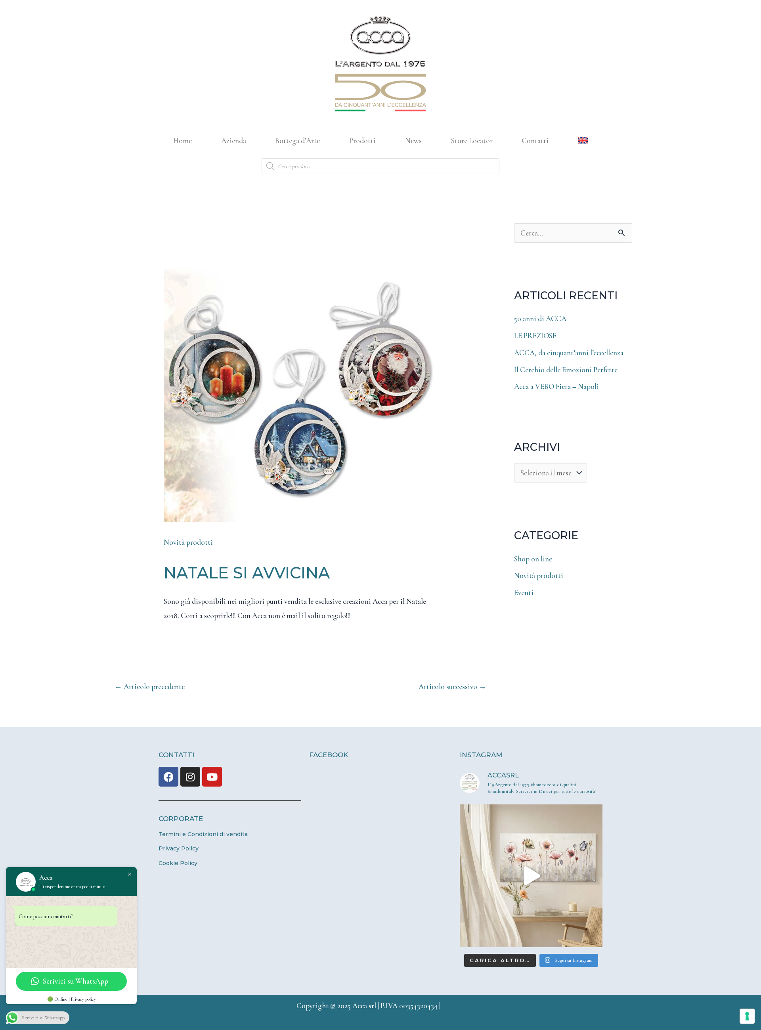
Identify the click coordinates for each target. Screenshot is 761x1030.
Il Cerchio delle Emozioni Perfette (566, 369)
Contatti (535, 140)
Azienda (233, 140)
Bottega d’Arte (297, 140)
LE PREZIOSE (535, 335)
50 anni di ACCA (540, 318)
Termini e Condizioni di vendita (203, 834)
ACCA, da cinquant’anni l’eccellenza (568, 352)
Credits (453, 1005)
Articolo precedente (150, 686)
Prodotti (362, 140)
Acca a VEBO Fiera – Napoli (556, 386)
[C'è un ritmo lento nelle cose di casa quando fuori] (531, 875)
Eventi (523, 592)
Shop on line (533, 558)
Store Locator (472, 140)
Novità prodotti (188, 542)
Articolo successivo (452, 686)
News (413, 140)
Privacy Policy (179, 848)
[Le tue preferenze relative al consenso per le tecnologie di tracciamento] (747, 1016)
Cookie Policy (178, 863)
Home (182, 140)
